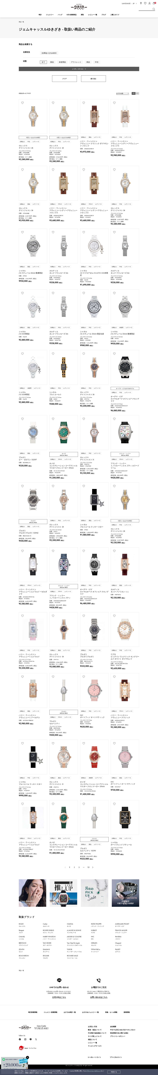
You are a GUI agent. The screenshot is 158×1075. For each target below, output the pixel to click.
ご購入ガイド (114, 15)
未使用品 (62, 62)
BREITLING (23, 944)
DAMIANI (46, 950)
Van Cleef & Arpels (74, 944)
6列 (137, 93)
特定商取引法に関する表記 (119, 1033)
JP (133, 3)
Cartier (46, 925)
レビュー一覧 (92, 1043)
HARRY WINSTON (49, 938)
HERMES (94, 944)
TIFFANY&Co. (95, 950)
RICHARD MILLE (72, 957)
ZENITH (21, 950)
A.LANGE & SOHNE (74, 931)
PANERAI (118, 938)
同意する (114, 1072)
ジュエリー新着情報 (50, 1012)
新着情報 (127, 1012)
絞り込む (93, 78)
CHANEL (22, 938)
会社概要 (113, 1027)
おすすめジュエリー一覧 (90, 1012)
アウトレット (76, 62)
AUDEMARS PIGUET (122, 925)
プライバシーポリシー (93, 1071)
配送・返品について (95, 1030)
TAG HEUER (47, 944)
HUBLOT (94, 931)
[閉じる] (27, 1057)
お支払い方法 (92, 1027)
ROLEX (22, 925)
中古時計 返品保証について (97, 1033)
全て (43, 62)
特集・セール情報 (111, 1012)
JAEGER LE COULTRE (74, 938)
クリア (64, 78)
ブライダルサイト (116, 1057)
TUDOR (74, 950)
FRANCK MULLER (121, 931)
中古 (96, 62)
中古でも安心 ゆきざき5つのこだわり (122, 1030)
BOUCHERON (24, 957)
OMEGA (70, 925)
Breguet (21, 931)
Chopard (118, 944)
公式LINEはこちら (59, 997)
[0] (154, 3)
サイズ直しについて (95, 1036)
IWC (92, 938)
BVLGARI (46, 957)
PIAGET (117, 950)
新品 (52, 62)
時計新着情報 (32, 1012)
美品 (88, 62)
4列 (134, 93)
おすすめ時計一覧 (70, 1012)
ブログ (103, 15)
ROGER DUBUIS (48, 931)
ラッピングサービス (95, 1046)
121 (88, 867)
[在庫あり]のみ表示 (49, 53)
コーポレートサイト (94, 1057)
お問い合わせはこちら (98, 997)
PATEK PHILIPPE (97, 925)
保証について (92, 1039)
